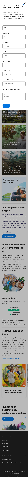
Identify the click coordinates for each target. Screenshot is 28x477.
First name (5, 33)
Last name (5, 42)
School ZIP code (7, 80)
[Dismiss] (25, 3)
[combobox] (14, 27)
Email (4, 52)
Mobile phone (6, 61)
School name (6, 70)
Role (4, 24)
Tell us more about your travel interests (11, 90)
